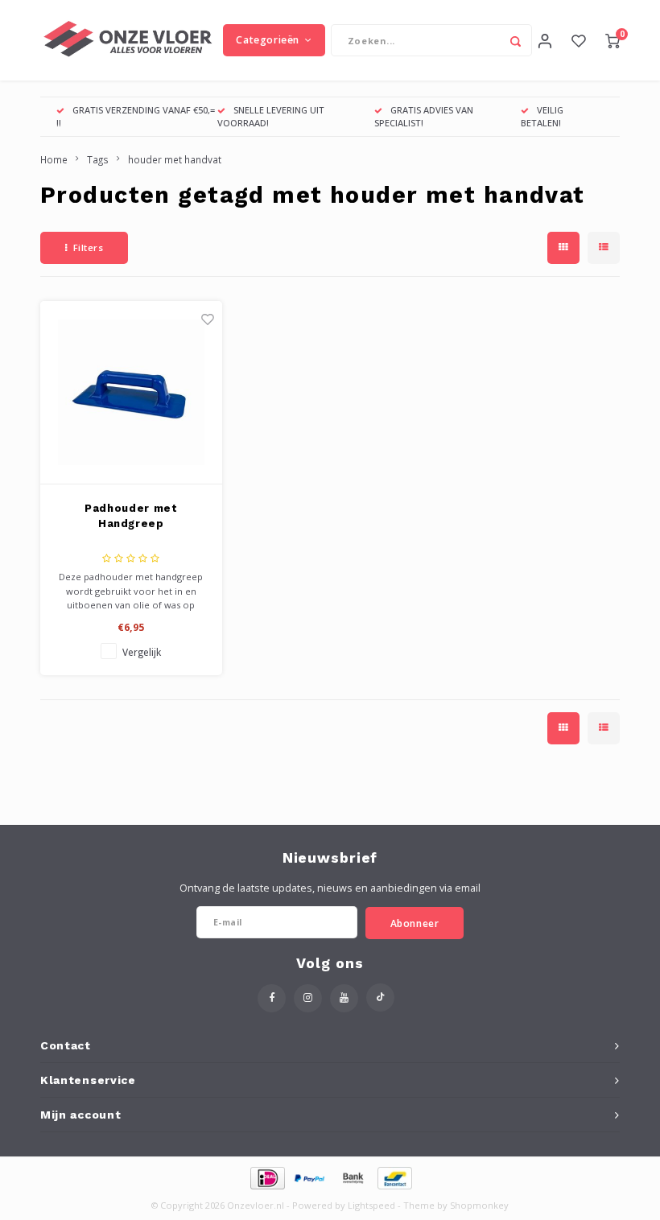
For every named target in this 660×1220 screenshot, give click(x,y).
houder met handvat (174, 159)
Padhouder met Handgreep (131, 516)
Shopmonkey (479, 1205)
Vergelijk (141, 651)
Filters (88, 247)
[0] (612, 40)
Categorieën (267, 40)
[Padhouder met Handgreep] (131, 392)
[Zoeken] (516, 40)
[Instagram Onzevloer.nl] (308, 998)
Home (54, 159)
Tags (98, 159)
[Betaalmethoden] (266, 1177)
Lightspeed (371, 1205)
